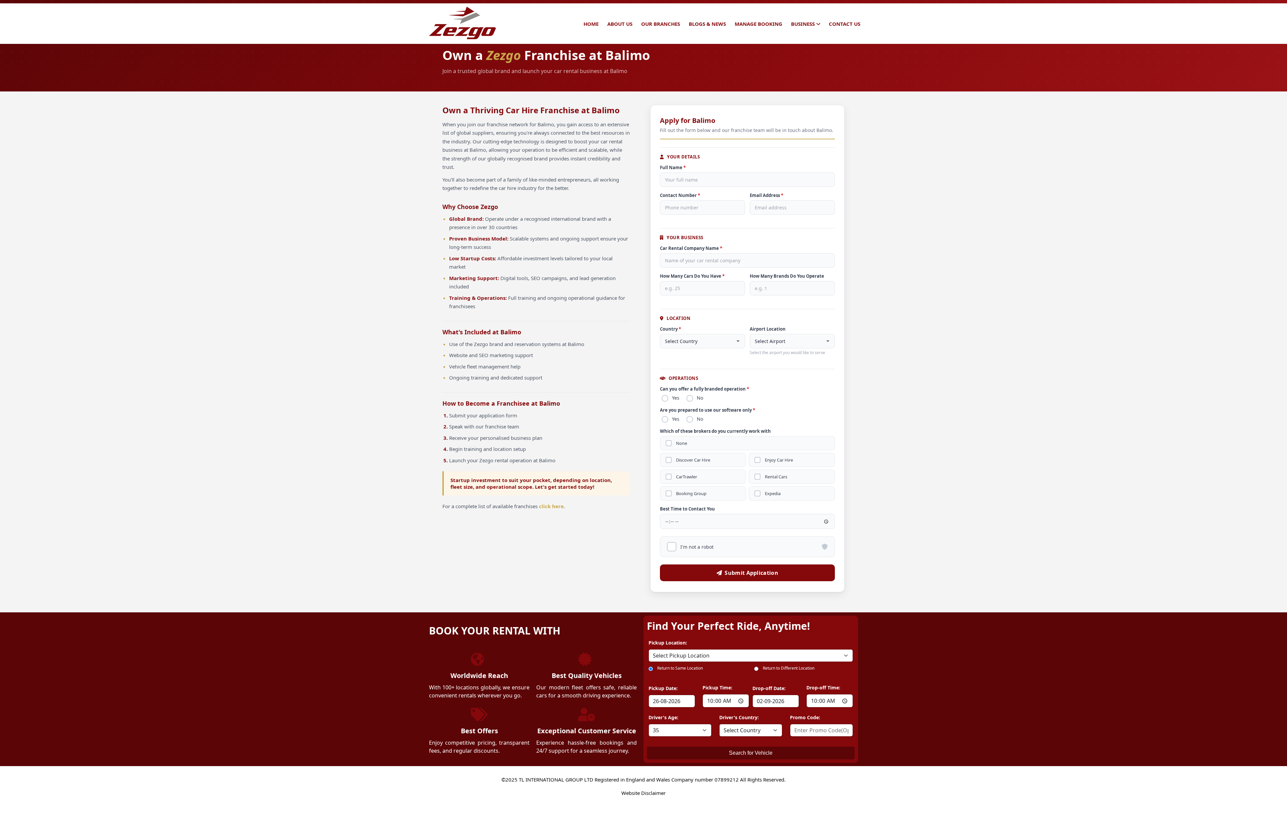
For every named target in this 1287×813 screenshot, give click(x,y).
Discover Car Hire (693, 460)
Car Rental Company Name (691, 248)
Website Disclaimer (643, 793)
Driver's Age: (663, 717)
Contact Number (680, 195)
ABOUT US (619, 23)
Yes (675, 398)
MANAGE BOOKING (758, 23)
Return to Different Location (788, 668)
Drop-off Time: (823, 687)
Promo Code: (805, 717)
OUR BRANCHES (660, 23)
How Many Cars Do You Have (692, 276)
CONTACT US (844, 23)
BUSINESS (803, 23)
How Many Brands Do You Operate (787, 276)
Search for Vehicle (751, 753)
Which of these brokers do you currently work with (715, 431)
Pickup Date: (663, 688)
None (681, 443)
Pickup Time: (717, 687)
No (700, 398)
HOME (591, 23)
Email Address (766, 195)
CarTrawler (686, 477)
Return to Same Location (680, 668)
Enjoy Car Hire (779, 460)
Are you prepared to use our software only (707, 410)
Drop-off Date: (769, 688)
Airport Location (768, 329)
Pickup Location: (668, 642)
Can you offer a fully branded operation (704, 389)
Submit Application (751, 573)
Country (670, 329)
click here (551, 506)
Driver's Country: (739, 717)
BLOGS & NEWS (707, 23)
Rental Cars (776, 477)
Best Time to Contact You (687, 509)
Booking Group (691, 493)
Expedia (773, 493)
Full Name (673, 167)
